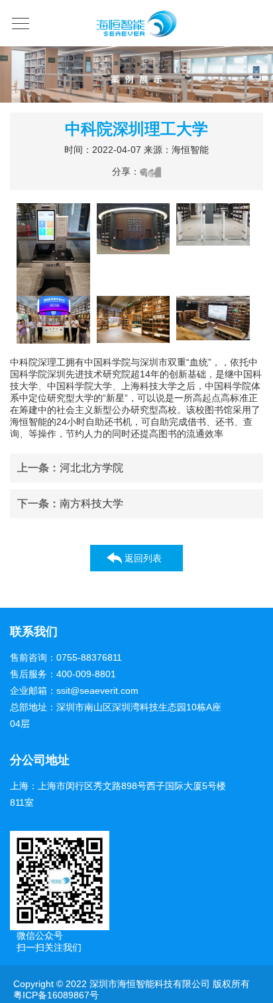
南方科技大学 (70, 503)
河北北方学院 (70, 467)
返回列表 (143, 558)
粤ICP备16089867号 (56, 995)
